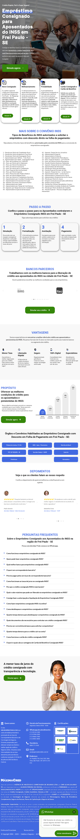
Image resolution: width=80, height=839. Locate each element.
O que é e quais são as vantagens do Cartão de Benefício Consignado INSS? (34, 643)
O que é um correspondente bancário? (21, 570)
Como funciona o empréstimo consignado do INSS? (25, 553)
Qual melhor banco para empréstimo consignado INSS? (27, 564)
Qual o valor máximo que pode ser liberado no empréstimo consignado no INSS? (36, 592)
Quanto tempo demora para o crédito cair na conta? (26, 631)
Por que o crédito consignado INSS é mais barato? (25, 587)
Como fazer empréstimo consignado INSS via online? (26, 604)
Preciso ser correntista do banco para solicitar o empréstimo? (29, 626)
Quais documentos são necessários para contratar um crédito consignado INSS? (36, 620)
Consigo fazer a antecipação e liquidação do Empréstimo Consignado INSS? (35, 598)
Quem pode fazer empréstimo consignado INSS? (24, 559)
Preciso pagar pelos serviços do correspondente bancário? (28, 576)
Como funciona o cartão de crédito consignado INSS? (26, 637)
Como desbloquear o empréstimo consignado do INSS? (27, 609)
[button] (3, 290)
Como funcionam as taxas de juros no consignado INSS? (27, 581)
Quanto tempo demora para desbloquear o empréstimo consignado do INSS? (35, 615)
